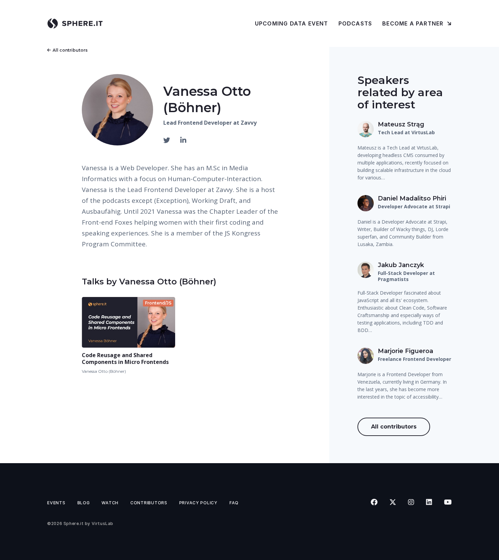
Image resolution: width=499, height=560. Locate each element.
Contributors (148, 502)
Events (56, 502)
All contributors (70, 50)
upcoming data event (291, 23)
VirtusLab (102, 523)
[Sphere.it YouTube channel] (448, 502)
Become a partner (413, 23)
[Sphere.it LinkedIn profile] (429, 502)
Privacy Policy (198, 502)
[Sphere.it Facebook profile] (374, 502)
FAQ (234, 502)
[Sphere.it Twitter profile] (392, 502)
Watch (109, 502)
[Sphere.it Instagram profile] (411, 502)
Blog (83, 502)
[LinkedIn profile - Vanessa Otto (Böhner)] (183, 140)
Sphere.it (73, 523)
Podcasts (355, 23)
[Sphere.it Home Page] (77, 23)
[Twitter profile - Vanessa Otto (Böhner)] (167, 140)
